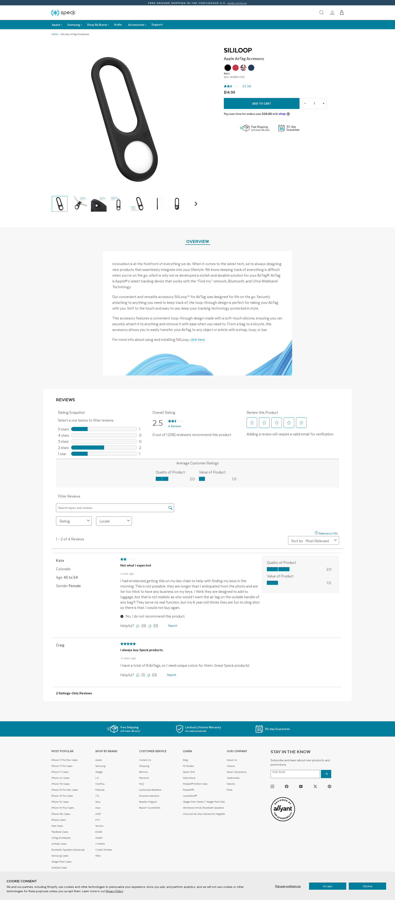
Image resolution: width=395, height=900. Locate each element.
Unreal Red (235, 68)
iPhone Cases (58, 820)
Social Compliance (236, 772)
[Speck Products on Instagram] (272, 786)
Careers (231, 766)
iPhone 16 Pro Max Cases (64, 790)
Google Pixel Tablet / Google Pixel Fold (204, 802)
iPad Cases (57, 826)
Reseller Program (148, 802)
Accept (327, 886)
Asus (97, 808)
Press (229, 790)
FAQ (141, 784)
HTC (97, 820)
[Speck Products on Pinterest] (329, 786)
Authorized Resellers (150, 790)
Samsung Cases (59, 856)
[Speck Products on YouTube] (301, 786)
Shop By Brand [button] (97, 24)
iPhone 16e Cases (60, 814)
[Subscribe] (326, 774)
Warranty (144, 778)
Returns (143, 772)
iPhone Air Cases (60, 778)
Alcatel (98, 838)
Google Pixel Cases (61, 862)
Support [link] (157, 24)
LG (97, 778)
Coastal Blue (251, 68)
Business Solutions (149, 796)
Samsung (100, 766)
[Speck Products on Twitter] (315, 786)
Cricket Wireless (103, 850)
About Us (232, 760)
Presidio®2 (188, 790)
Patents (231, 784)
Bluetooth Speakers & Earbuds (68, 850)
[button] (342, 12)
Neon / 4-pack (243, 68)
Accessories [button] (136, 24)
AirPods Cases (58, 844)
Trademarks (233, 778)
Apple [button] (56, 24)
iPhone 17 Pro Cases (61, 766)
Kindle (98, 832)
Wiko (98, 856)
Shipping (144, 766)
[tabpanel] (197, 313)
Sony (98, 802)
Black (228, 68)
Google (99, 772)
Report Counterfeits (149, 808)
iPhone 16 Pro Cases (62, 796)
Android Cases (59, 868)
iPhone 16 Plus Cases (62, 808)
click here (197, 339)
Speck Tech (189, 772)
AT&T (98, 814)
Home (54, 34)
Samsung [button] (73, 24)
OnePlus (100, 784)
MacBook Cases (59, 832)
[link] (332, 12)
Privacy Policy (114, 891)
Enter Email (279, 772)
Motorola (100, 790)
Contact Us (145, 760)
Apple (98, 760)
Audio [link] (118, 24)
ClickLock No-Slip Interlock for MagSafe (204, 814)
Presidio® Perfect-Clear (195, 784)
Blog (185, 760)
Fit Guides (188, 766)
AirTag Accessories (61, 838)
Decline (367, 886)
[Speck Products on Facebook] (286, 786)
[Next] (195, 204)
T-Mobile (100, 844)
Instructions (189, 778)
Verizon (99, 826)
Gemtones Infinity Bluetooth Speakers (203, 808)
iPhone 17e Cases (60, 784)
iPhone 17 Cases (59, 772)
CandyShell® (190, 796)
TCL (97, 796)
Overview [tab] (197, 241)
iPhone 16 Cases (60, 802)
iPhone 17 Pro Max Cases (64, 760)
